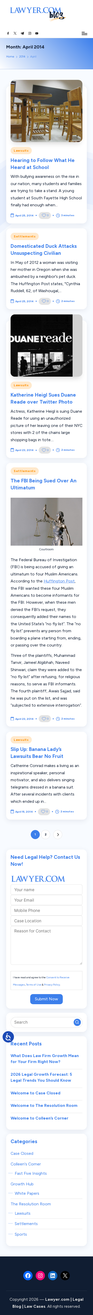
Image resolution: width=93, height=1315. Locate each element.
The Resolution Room (31, 1203)
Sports (21, 1234)
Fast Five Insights (31, 1173)
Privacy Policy (52, 984)
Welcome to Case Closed (35, 1093)
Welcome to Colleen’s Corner (39, 1118)
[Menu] (84, 33)
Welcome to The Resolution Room (44, 1105)
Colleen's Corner (26, 1164)
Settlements (25, 236)
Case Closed (22, 1153)
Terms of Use (33, 984)
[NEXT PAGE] (57, 834)
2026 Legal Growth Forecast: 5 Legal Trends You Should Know (41, 1077)
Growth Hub (22, 1184)
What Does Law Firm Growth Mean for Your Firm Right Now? (45, 1058)
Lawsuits (21, 150)
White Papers (27, 1193)
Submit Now (46, 998)
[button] (57, 834)
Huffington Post (59, 581)
